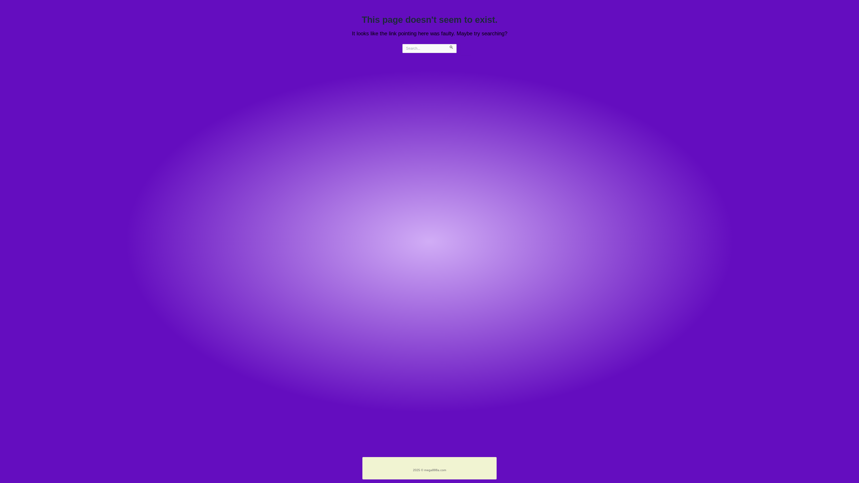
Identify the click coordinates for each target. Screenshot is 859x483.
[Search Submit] (451, 46)
